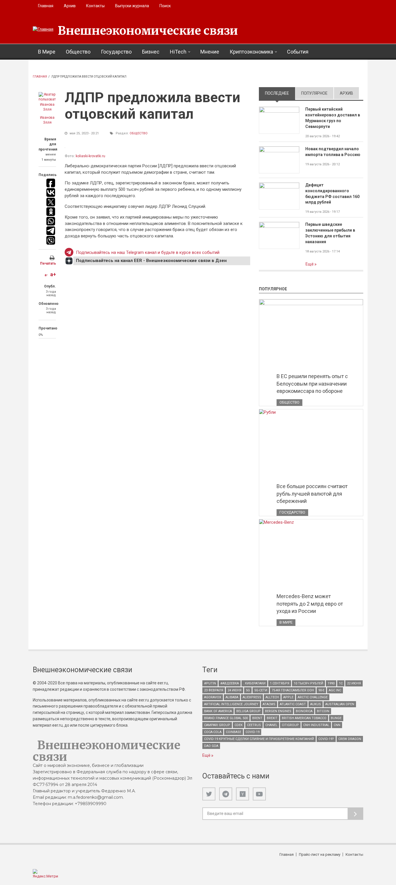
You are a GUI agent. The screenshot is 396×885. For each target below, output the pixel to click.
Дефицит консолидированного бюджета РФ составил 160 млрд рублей (332, 194)
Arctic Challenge (313, 697)
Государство (116, 52)
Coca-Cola (212, 732)
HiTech (178, 52)
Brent (257, 718)
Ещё (310, 264)
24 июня (234, 690)
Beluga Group (248, 711)
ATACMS (269, 704)
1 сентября (279, 683)
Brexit (272, 718)
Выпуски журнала (132, 5)
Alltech (272, 697)
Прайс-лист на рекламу (319, 854)
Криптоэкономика (251, 52)
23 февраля (213, 690)
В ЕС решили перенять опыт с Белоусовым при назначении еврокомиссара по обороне (312, 383)
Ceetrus (254, 725)
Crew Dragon (349, 739)
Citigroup (290, 725)
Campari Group (217, 725)
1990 (331, 683)
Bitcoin (323, 711)
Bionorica (304, 711)
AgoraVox (212, 697)
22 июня (354, 683)
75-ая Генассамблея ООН (293, 690)
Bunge (336, 718)
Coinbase (233, 732)
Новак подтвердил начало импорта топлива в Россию (332, 151)
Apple (288, 697)
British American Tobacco (304, 718)
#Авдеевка (229, 683)
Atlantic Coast (293, 704)
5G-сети (260, 690)
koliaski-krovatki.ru (90, 156)
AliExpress (252, 697)
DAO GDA (211, 746)
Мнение (209, 52)
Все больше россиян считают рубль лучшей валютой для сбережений (312, 493)
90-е (321, 690)
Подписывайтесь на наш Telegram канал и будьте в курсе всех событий (147, 252)
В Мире (46, 52)
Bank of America (218, 711)
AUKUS (315, 704)
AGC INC (335, 690)
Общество (78, 52)
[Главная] (43, 29)
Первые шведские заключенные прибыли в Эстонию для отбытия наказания (330, 233)
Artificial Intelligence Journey (231, 704)
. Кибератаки (254, 683)
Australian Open (339, 704)
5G (248, 690)
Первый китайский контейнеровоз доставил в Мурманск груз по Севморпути (332, 118)
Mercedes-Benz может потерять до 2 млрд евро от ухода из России (310, 603)
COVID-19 (252, 732)
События (297, 52)
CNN (337, 725)
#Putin (210, 683)
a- (46, 275)
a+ (53, 274)
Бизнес (150, 52)
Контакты (95, 5)
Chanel (271, 725)
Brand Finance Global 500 (226, 718)
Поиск (165, 5)
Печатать (48, 263)
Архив (70, 5)
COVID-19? (326, 739)
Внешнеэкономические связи (148, 30)
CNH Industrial (316, 725)
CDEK (239, 725)
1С (341, 683)
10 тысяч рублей (308, 683)
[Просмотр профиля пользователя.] (47, 102)
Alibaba (232, 697)
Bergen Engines (278, 711)
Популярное (314, 93)
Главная (45, 5)
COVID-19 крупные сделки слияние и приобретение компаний (259, 739)
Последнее (280, 93)
